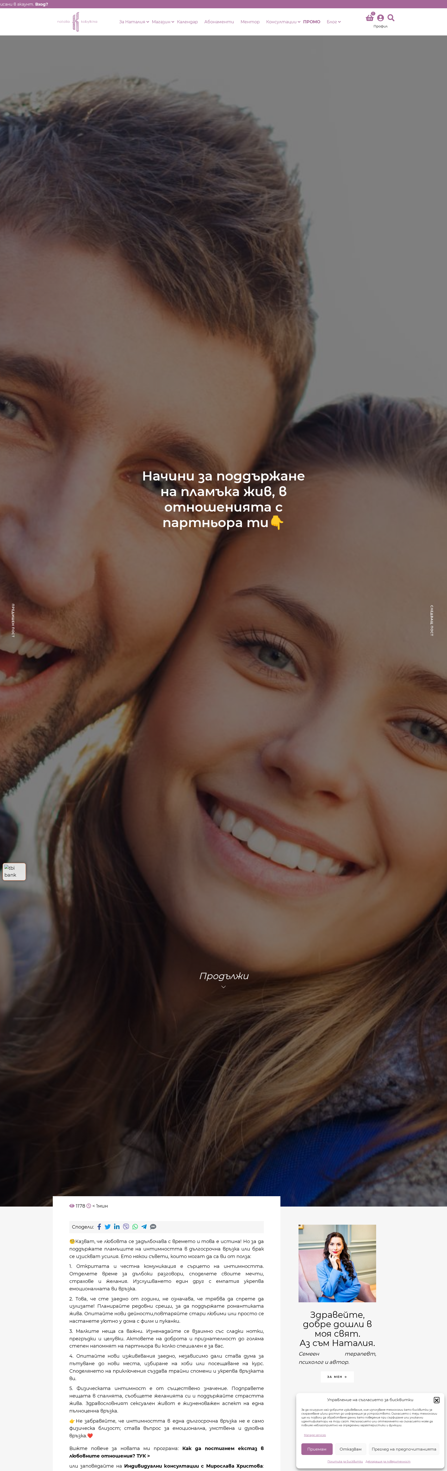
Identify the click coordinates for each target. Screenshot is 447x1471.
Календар (187, 21)
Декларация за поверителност (388, 1461)
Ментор (250, 21)
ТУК (141, 1456)
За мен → (337, 1377)
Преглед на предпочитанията (404, 1449)
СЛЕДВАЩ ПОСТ (432, 620)
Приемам (316, 1449)
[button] (436, 1399)
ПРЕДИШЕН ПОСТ (13, 620)
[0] (370, 19)
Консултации (281, 21)
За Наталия (132, 21)
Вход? (41, 4)
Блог (332, 21)
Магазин (161, 21)
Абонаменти (219, 21)
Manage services (315, 1435)
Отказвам (351, 1449)
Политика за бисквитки (345, 1461)
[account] (381, 21)
